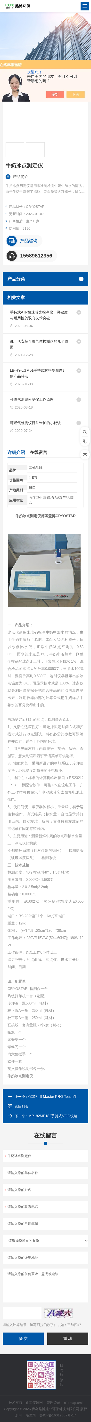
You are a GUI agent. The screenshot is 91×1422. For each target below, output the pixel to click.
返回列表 (21, 1106)
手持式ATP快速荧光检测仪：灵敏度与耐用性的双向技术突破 (39, 315)
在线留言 (38, 452)
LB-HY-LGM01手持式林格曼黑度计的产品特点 (38, 373)
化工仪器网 (34, 1403)
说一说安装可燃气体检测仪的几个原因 (39, 344)
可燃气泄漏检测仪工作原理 (32, 399)
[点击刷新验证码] (58, 1313)
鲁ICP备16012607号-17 (58, 1415)
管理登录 (53, 1403)
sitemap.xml (73, 1403)
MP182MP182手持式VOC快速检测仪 (58, 1116)
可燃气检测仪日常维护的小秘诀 (35, 423)
